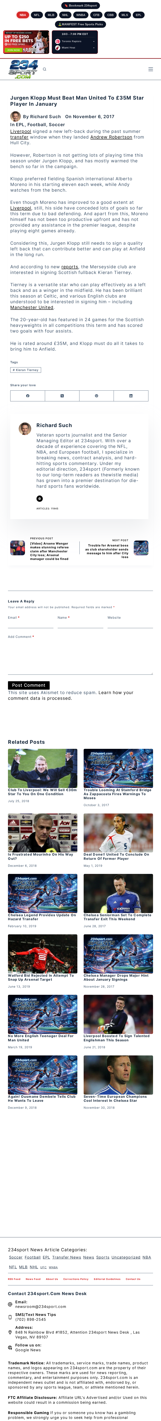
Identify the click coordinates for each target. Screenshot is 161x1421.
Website (114, 618)
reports (69, 266)
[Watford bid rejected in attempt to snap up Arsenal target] (42, 954)
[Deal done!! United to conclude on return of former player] (118, 833)
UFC (43, 1267)
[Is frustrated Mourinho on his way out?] (42, 833)
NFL (37, 15)
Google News (28, 1350)
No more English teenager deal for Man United (41, 1038)
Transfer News (66, 1257)
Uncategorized (126, 1257)
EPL (139, 15)
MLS (125, 15)
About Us (52, 1279)
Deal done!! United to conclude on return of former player (116, 856)
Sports (102, 1257)
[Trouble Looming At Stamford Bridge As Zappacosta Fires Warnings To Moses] (118, 768)
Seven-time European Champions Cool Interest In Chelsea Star (115, 1098)
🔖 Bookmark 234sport (80, 5)
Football (36, 124)
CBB (110, 15)
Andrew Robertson (111, 137)
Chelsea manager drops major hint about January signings (116, 977)
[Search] (44, 69)
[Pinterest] (96, 396)
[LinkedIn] (131, 396)
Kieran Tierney (26, 370)
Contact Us (133, 1279)
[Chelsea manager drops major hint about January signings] (118, 954)
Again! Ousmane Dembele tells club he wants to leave (41, 1098)
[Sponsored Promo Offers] (26, 42)
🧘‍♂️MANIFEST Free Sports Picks (80, 24)
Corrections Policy (76, 1279)
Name (64, 618)
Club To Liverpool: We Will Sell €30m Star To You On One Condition (42, 792)
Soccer (57, 124)
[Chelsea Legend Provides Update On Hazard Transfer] (42, 893)
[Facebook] (27, 396)
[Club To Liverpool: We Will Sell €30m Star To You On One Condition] (42, 768)
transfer (19, 137)
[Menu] (150, 69)
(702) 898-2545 (30, 1319)
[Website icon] (39, 498)
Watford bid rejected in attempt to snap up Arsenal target (41, 977)
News (88, 1257)
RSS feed (14, 1279)
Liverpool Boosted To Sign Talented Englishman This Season (117, 1038)
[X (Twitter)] (62, 396)
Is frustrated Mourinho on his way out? (40, 856)
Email (14, 618)
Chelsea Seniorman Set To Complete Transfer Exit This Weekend (118, 917)
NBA (23, 15)
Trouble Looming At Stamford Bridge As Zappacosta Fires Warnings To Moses (118, 794)
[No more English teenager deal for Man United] (42, 1014)
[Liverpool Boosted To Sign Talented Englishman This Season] (118, 1014)
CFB (96, 15)
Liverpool (20, 131)
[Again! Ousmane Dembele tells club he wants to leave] (42, 1075)
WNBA (80, 15)
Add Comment (21, 637)
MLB (51, 15)
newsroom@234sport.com (40, 1306)
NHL (65, 15)
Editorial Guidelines (107, 1279)
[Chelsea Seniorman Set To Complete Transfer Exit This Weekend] (118, 893)
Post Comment (28, 685)
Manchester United (31, 307)
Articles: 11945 (47, 508)
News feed (33, 1279)
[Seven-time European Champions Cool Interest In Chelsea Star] (118, 1075)
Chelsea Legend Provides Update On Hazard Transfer (42, 917)
